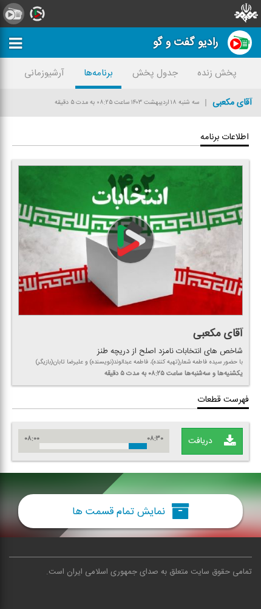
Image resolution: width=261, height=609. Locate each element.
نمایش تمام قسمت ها (120, 511)
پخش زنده (217, 73)
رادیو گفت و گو (186, 42)
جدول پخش (155, 73)
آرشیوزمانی (44, 73)
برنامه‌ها (98, 73)
